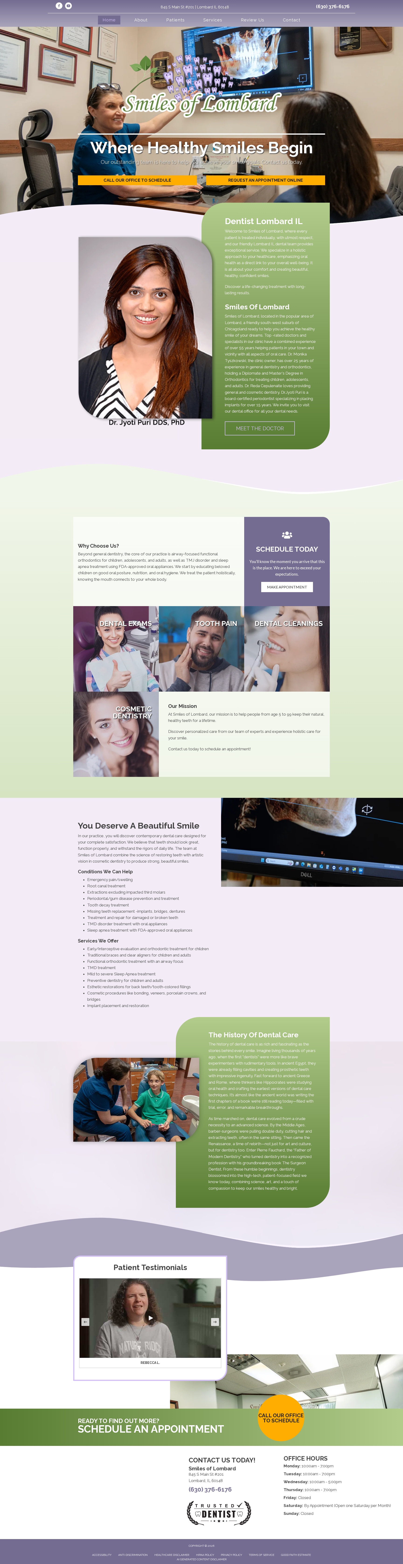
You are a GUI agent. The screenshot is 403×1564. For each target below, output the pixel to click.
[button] (260, 428)
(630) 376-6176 (333, 6)
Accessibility (101, 1555)
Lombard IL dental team (275, 244)
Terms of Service (261, 1555)
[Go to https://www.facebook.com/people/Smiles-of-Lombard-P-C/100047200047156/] (59, 6)
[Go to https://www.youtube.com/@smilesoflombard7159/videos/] (68, 6)
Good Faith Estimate (296, 1555)
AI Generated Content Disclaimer (202, 1559)
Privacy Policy (231, 1555)
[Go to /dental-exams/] (116, 649)
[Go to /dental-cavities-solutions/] (201, 649)
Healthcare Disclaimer (171, 1555)
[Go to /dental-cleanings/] (287, 649)
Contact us (178, 749)
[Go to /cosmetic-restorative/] (116, 734)
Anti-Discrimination (133, 1555)
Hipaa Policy (205, 1555)
